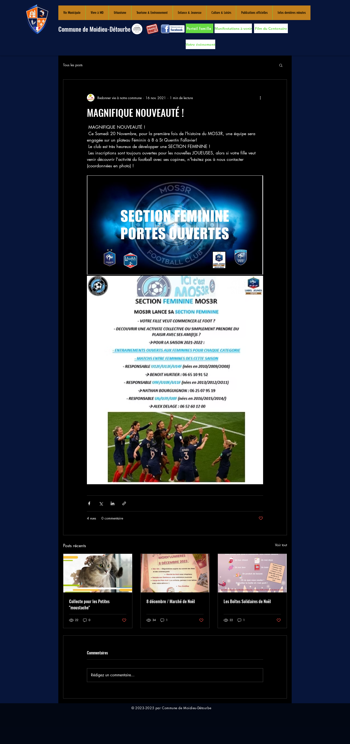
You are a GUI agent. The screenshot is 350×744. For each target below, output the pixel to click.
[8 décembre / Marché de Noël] (175, 573)
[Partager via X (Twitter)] (101, 503)
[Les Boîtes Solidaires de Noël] (252, 573)
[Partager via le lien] (124, 503)
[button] (71, 12)
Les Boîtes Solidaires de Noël (247, 601)
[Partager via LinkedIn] (112, 503)
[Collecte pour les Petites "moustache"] (97, 573)
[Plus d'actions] (260, 98)
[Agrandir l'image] (175, 225)
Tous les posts (73, 65)
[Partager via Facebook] (89, 503)
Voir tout (281, 545)
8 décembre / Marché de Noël (170, 601)
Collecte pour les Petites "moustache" (89, 604)
